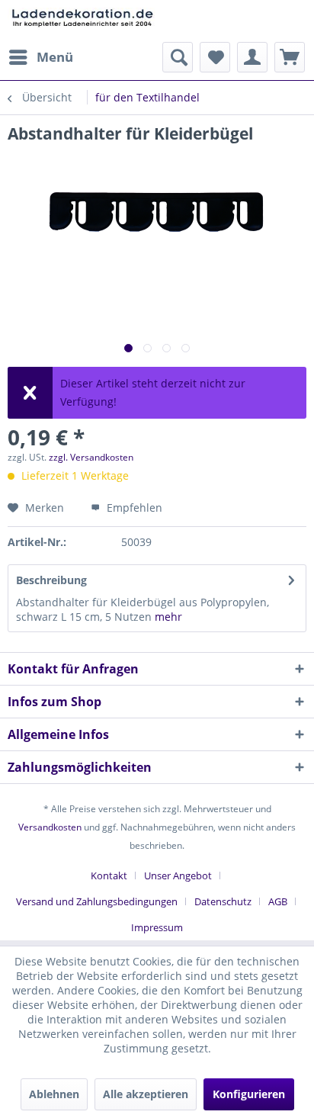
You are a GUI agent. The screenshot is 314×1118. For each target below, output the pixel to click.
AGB (277, 901)
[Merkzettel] (215, 57)
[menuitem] (40, 57)
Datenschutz (223, 901)
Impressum (157, 927)
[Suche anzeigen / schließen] (177, 57)
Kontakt (109, 875)
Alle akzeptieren (145, 1094)
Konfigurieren (249, 1094)
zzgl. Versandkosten (91, 457)
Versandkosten (50, 827)
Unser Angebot (178, 875)
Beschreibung (51, 580)
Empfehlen (133, 507)
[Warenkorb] (289, 57)
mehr (168, 616)
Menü (55, 57)
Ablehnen (54, 1094)
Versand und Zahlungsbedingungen (97, 901)
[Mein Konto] (252, 57)
